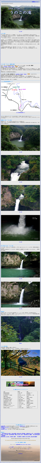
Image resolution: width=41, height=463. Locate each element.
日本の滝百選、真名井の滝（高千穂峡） (18, 433)
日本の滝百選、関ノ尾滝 (6, 433)
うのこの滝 (20, 31)
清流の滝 (20, 343)
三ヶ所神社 (3, 428)
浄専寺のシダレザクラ (5, 427)
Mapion (13, 66)
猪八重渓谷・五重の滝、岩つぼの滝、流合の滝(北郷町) (27, 436)
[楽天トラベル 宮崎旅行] (20, 386)
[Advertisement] (20, 56)
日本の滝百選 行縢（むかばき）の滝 (16, 434)
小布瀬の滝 (28, 433)
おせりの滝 (6, 434)
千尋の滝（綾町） (13, 436)
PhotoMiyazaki (20, 453)
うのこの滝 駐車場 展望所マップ (20, 112)
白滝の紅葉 (3, 426)
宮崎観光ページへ (35, 1)
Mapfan (9, 66)
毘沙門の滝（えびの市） (5, 436)
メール (28, 448)
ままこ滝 (31, 433)
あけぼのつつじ (22, 426)
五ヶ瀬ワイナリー (4, 429)
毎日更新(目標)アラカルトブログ (20, 444)
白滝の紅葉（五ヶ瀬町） (28, 434)
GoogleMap (5, 66)
